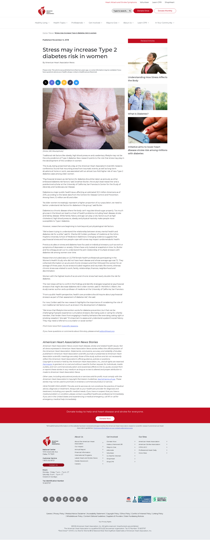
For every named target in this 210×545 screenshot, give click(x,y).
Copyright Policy (112, 514)
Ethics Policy (125, 514)
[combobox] (120, 11)
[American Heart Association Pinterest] (85, 499)
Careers (77, 464)
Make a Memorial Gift (114, 444)
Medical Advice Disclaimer (76, 514)
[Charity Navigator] (144, 499)
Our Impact (79, 446)
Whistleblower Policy (75, 516)
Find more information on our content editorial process (113, 428)
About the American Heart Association (84, 443)
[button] (143, 11)
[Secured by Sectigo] (159, 499)
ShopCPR (110, 461)
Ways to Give (111, 447)
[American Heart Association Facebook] (45, 499)
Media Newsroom (81, 461)
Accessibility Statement (96, 514)
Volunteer (110, 453)
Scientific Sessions (70, 326)
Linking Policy (157, 514)
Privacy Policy (59, 514)
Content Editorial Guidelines (94, 516)
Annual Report (80, 449)
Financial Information (82, 452)
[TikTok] (65, 499)
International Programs (83, 455)
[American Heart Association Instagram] (52, 499)
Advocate (110, 450)
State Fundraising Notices (134, 516)
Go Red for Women (114, 456)
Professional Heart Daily (148, 450)
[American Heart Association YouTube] (72, 499)
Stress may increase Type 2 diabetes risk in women (75, 33)
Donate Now (105, 419)
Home (45, 33)
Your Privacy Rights (105, 521)
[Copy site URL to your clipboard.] (70, 82)
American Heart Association (149, 441)
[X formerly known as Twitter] (59, 499)
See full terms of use (106, 379)
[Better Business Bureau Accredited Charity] (134, 499)
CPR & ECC (143, 447)
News (51, 33)
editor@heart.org (106, 331)
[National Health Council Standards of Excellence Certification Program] (128, 499)
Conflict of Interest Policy (141, 514)
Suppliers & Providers (115, 516)
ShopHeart (111, 459)
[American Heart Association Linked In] (78, 499)
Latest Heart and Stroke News (86, 458)
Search (130, 11)
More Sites (143, 453)
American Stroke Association (149, 444)
